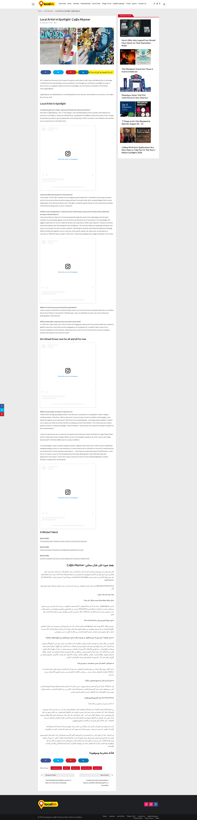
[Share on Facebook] (46, 72)
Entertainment (86, 3)
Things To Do (106, 3)
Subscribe (62, 3)
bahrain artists (86, 768)
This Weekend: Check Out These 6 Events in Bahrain (137, 70)
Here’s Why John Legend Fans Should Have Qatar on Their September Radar (138, 43)
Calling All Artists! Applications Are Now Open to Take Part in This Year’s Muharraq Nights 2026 (138, 150)
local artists (97, 768)
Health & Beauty (118, 3)
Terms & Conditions (75, 817)
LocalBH (54, 817)
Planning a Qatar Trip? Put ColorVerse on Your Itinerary (135, 96)
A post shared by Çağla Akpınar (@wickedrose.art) (68, 187)
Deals (157, 818)
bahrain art (75, 768)
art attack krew (56, 768)
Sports (134, 3)
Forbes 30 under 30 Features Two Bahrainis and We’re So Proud (61, 550)
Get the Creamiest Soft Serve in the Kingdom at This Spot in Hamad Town (64, 558)
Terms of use (149, 818)
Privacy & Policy (63, 817)
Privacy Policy (138, 818)
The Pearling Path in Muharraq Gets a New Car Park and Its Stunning (63, 541)
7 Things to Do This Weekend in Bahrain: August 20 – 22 (136, 122)
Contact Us (142, 3)
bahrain (66, 768)
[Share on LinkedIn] (83, 72)
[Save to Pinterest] (71, 72)
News (69, 3)
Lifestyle (76, 3)
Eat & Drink (96, 3)
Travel (128, 3)
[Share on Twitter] (58, 72)
